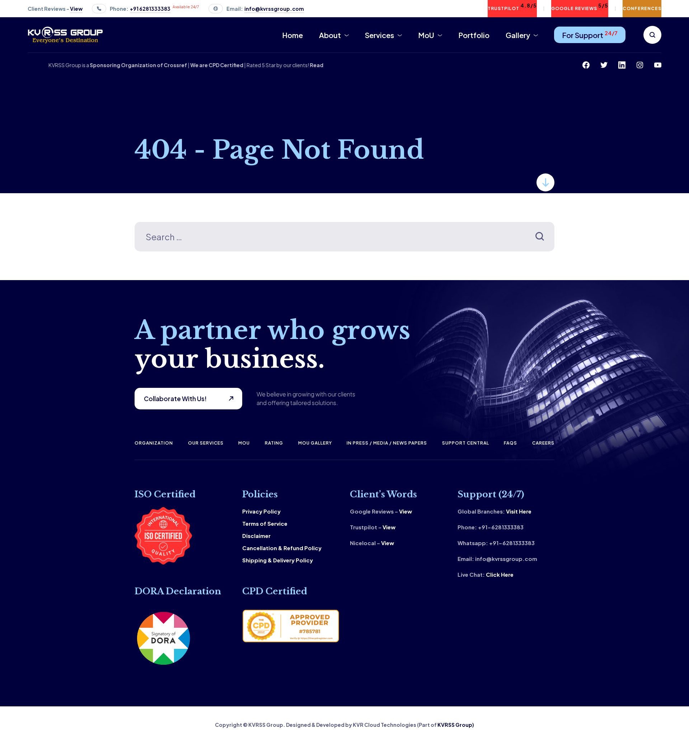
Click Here (500, 574)
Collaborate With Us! (175, 399)
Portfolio (473, 35)
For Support (590, 34)
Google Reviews (579, 6)
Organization (154, 443)
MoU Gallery (315, 443)
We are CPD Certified (228, 65)
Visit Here (518, 511)
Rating (274, 443)
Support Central (465, 443)
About (330, 35)
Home (292, 35)
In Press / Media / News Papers (387, 443)
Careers (543, 443)
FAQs (510, 443)
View (405, 511)
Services (379, 35)
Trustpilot (512, 6)
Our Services (206, 443)
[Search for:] (344, 238)
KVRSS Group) (455, 724)
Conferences (642, 8)
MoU (426, 35)
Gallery (518, 35)
